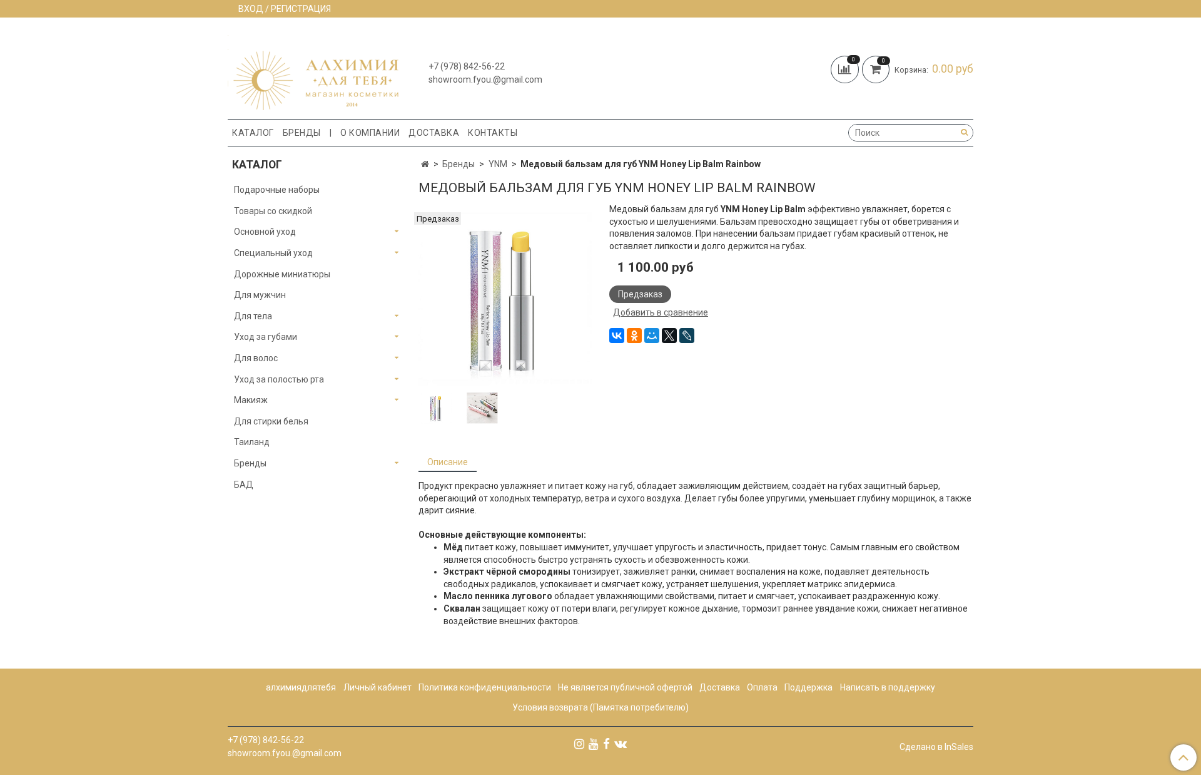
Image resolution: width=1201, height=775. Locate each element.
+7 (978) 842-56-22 (466, 66)
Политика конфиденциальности (484, 687)
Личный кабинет (377, 687)
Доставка (433, 133)
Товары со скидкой (273, 211)
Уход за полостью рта (279, 379)
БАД (243, 485)
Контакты (492, 133)
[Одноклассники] (634, 335)
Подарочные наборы (277, 190)
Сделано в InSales (936, 746)
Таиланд (252, 442)
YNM (498, 164)
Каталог (253, 133)
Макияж (251, 400)
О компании (370, 133)
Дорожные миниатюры (282, 274)
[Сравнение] (846, 68)
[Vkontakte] (620, 743)
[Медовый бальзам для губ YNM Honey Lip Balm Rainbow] (505, 298)
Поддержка (808, 687)
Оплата (762, 687)
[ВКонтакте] (616, 335)
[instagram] (579, 743)
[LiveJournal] (686, 335)
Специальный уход (273, 253)
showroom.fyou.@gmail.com (485, 79)
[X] (669, 335)
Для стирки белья (271, 421)
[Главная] (425, 164)
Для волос (256, 358)
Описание (447, 462)
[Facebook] (606, 743)
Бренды (302, 133)
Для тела (253, 316)
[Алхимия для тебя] (313, 71)
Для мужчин (260, 295)
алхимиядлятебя (301, 687)
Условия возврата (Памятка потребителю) (600, 707)
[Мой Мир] (651, 335)
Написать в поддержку (887, 687)
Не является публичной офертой (625, 687)
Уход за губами (265, 337)
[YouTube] (594, 743)
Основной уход (265, 232)
